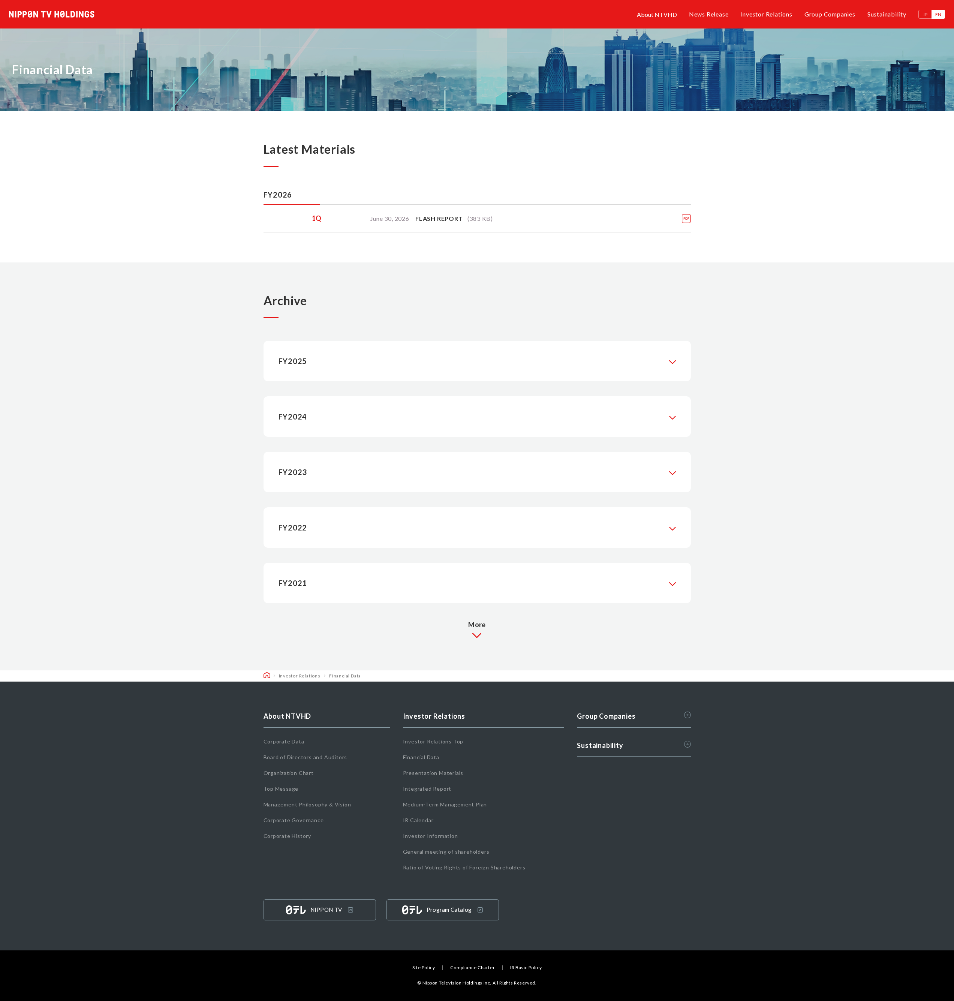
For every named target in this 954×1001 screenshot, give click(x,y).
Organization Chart (289, 773)
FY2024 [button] (293, 416)
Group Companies (829, 14)
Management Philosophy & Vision (307, 804)
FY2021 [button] (293, 582)
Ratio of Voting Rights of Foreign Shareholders (464, 867)
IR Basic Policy (526, 967)
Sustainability (886, 14)
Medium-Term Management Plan (445, 804)
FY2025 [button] (293, 361)
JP (925, 14)
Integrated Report (427, 788)
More (476, 624)
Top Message (281, 788)
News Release (709, 14)
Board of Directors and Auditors (305, 757)
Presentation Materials (433, 773)
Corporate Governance (294, 820)
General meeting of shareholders (446, 851)
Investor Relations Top (433, 741)
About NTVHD (657, 14)
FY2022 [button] (293, 527)
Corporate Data (284, 741)
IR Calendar (418, 820)
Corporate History (288, 836)
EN (938, 14)
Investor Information (430, 836)
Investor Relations (766, 14)
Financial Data (421, 757)
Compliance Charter (472, 967)
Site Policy (423, 967)
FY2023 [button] (293, 472)
